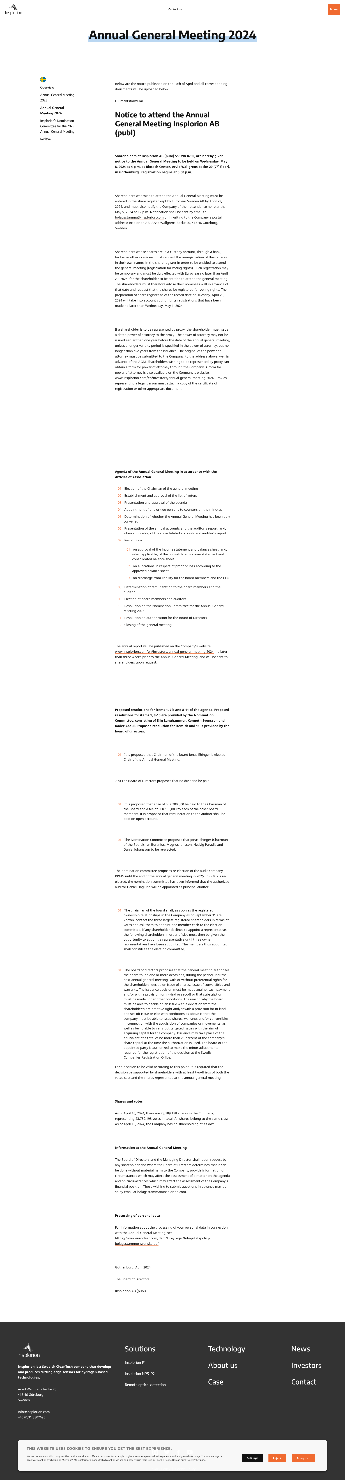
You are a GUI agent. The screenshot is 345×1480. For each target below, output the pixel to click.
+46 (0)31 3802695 (31, 1417)
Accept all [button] (303, 1458)
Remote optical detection (145, 1384)
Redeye (45, 139)
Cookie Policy (164, 1460)
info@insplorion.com (34, 1412)
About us (223, 1365)
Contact (303, 1381)
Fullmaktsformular (129, 101)
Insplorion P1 (135, 1362)
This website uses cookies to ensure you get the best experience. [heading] (99, 1448)
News (300, 1348)
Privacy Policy (192, 1460)
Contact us (175, 9)
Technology (226, 1348)
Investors (306, 1365)
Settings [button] (252, 1458)
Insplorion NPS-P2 (140, 1373)
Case (215, 1381)
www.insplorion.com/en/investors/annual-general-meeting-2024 (164, 378)
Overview (47, 87)
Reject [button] (277, 1458)
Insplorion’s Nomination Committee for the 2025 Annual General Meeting (57, 126)
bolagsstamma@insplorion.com (139, 217)
